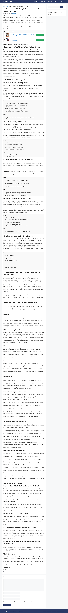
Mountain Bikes (36, 1)
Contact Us (49, 611)
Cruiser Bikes (56, 1)
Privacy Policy (54, 611)
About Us (44, 611)
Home (4, 6)
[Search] (61, 7)
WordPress (21, 611)
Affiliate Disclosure (60, 611)
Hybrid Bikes (50, 1)
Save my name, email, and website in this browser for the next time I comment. (20, 601)
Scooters (62, 1)
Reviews (7, 6)
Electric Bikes (43, 1)
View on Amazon (40, 35)
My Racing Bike (7, 1)
